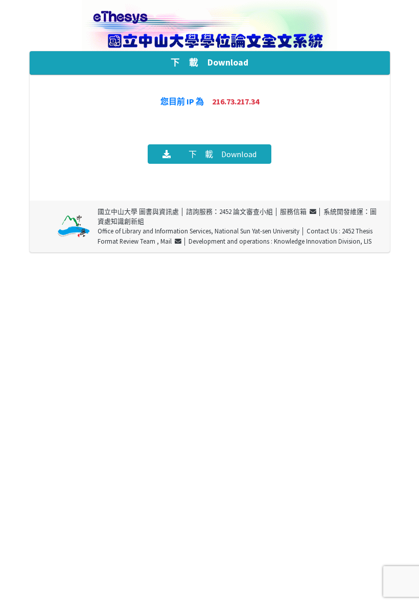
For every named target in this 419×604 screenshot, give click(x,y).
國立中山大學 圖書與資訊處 (138, 211)
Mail (167, 241)
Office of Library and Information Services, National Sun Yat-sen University (198, 231)
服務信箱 (295, 211)
